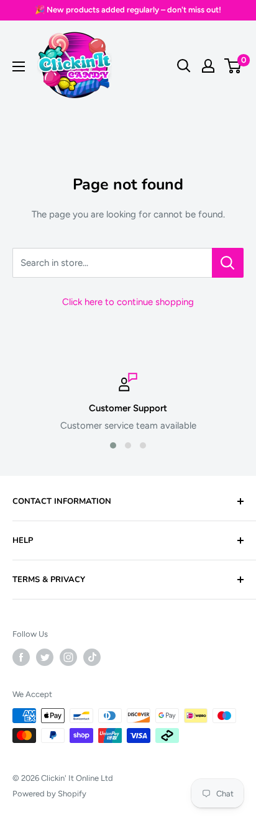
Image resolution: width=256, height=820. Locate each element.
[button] (113, 445)
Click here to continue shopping (128, 302)
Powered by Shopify (49, 793)
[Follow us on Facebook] (21, 657)
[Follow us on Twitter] (44, 657)
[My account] (208, 66)
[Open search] (184, 66)
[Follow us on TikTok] (92, 657)
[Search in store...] (228, 263)
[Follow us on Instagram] (68, 657)
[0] (233, 65)
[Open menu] (18, 66)
